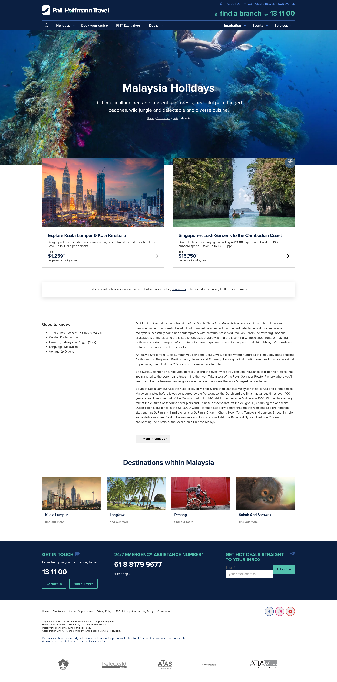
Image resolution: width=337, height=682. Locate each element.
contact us (179, 289)
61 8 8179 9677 (138, 564)
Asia (175, 118)
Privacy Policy (104, 611)
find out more (103, 224)
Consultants (163, 611)
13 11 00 (281, 13)
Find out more (54, 522)
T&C (118, 611)
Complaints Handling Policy (139, 611)
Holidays (63, 25)
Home (150, 118)
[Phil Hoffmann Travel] (75, 10)
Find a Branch (83, 584)
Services (281, 25)
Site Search (59, 611)
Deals (153, 25)
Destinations (163, 118)
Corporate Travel (261, 4)
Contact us (286, 4)
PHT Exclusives (128, 25)
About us (233, 4)
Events (257, 25)
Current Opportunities (81, 611)
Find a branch (239, 13)
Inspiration (232, 25)
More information (155, 438)
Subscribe (284, 569)
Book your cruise (94, 25)
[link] (103, 213)
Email (230, 567)
